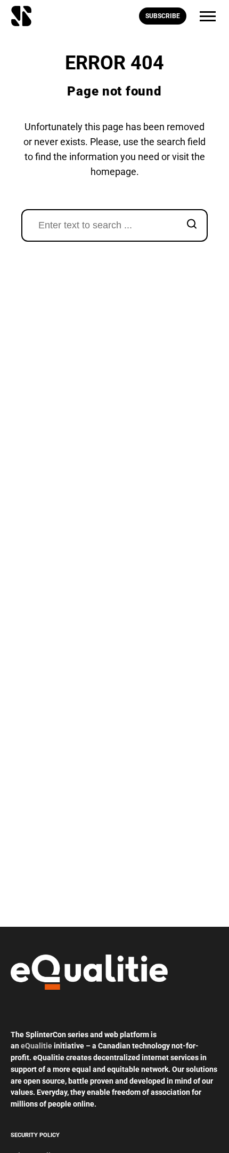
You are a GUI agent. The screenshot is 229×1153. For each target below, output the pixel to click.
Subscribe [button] (162, 16)
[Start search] (192, 225)
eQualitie (36, 1045)
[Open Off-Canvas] (207, 16)
